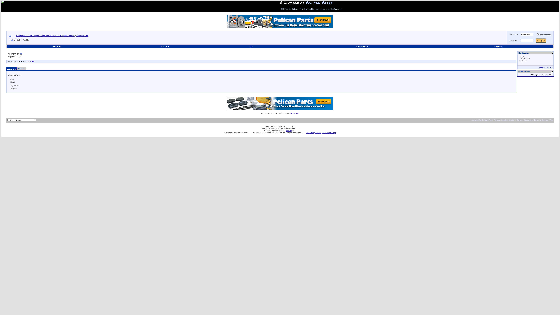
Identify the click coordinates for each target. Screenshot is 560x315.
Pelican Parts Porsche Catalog (495, 120)
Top (551, 120)
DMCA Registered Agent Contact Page (321, 133)
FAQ (251, 46)
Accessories (324, 9)
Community (360, 46)
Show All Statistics (546, 67)
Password (513, 41)
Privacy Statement (525, 120)
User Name (513, 34)
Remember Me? (545, 35)
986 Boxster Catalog (289, 9)
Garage (164, 46)
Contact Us (476, 120)
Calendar (498, 46)
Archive (512, 120)
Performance (336, 9)
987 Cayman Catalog (309, 9)
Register (57, 46)
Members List (82, 35)
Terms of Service (541, 120)
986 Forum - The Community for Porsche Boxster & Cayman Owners (45, 35)
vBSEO (289, 131)
